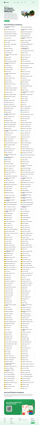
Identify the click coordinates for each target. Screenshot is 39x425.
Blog (24, 2)
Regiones (18, 2)
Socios (21, 2)
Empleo (11, 421)
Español (33, 2)
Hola (4, 418)
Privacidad (11, 422)
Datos (19, 420)
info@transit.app (33, 419)
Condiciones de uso (12, 423)
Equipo (11, 420)
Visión (14, 2)
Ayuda (5, 422)
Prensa (5, 421)
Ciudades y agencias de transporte (23, 419)
